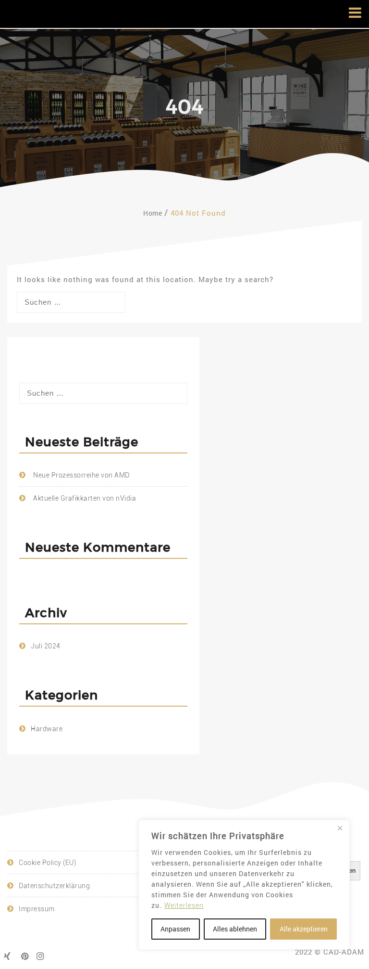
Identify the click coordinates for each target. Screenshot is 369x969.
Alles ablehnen (235, 928)
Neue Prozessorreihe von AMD (81, 475)
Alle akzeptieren (304, 928)
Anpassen (175, 928)
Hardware (46, 729)
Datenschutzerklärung (54, 886)
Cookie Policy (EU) (47, 862)
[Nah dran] (339, 828)
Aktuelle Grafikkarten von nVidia (84, 498)
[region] (244, 885)
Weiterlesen (184, 905)
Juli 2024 (46, 646)
